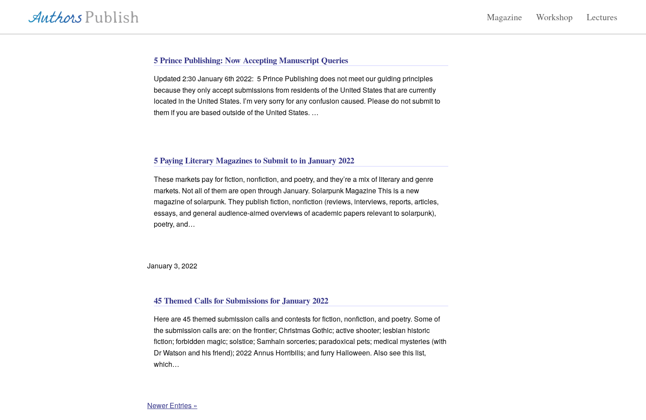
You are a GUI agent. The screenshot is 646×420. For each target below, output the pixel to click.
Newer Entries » (172, 405)
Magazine (504, 17)
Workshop (554, 17)
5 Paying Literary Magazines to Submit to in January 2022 (254, 160)
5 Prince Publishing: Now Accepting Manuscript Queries (251, 60)
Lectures (602, 17)
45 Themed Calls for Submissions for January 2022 (241, 300)
